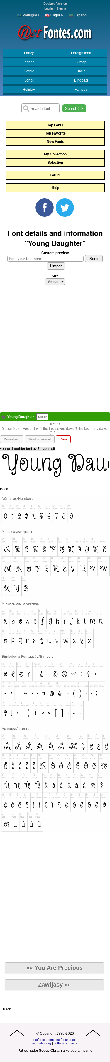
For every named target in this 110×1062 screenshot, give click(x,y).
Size (55, 276)
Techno (29, 62)
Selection (55, 162)
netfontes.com (43, 1039)
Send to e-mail (39, 439)
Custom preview (55, 253)
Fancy (29, 53)
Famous (81, 89)
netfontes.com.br (66, 1043)
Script (28, 80)
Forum (55, 175)
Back (4, 489)
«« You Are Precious (54, 968)
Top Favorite (55, 133)
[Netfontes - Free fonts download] (55, 32)
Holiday (29, 89)
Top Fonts (55, 125)
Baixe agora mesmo (76, 1050)
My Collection (55, 154)
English (56, 15)
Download (12, 439)
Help (55, 188)
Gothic (29, 71)
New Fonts (55, 142)
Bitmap (81, 62)
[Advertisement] (55, 350)
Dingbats (81, 80)
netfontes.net (65, 1039)
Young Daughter (20, 417)
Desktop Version (55, 3)
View (63, 439)
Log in (48, 8)
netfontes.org (41, 1043)
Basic (81, 71)
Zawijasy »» (54, 984)
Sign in (61, 8)
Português (30, 15)
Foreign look (81, 53)
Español (80, 15)
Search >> (74, 108)
